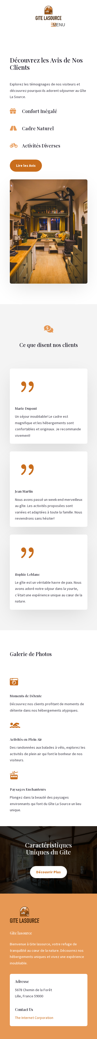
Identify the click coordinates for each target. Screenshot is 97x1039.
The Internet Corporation (34, 1017)
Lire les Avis (26, 165)
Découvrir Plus (48, 872)
